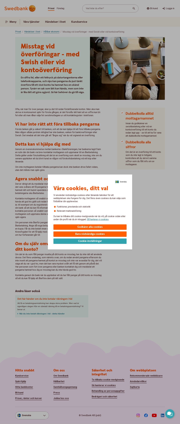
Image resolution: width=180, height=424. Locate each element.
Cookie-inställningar (90, 241)
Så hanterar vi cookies (98, 219)
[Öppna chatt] (169, 413)
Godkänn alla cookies (90, 227)
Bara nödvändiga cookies (90, 234)
